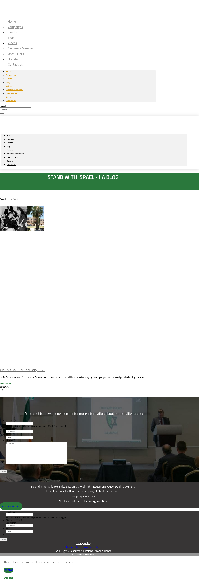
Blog (11, 37)
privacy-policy (83, 543)
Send (3, 471)
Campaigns (15, 27)
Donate (13, 59)
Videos (12, 43)
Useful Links (16, 54)
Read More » (5, 383)
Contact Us (15, 64)
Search (3, 106)
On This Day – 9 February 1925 (22, 369)
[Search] (2, 113)
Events (12, 32)
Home (12, 21)
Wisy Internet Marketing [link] (83, 554)
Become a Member (20, 48)
